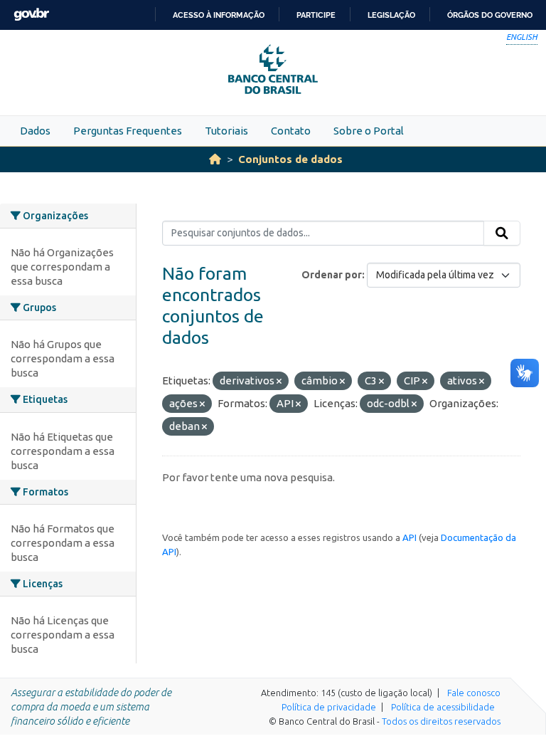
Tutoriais (226, 131)
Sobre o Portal (368, 131)
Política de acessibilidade (443, 707)
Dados (35, 131)
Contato (291, 131)
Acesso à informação (218, 15)
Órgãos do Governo (489, 15)
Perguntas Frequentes (127, 131)
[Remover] (279, 381)
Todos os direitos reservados (441, 721)
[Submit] (501, 233)
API (409, 537)
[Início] (215, 159)
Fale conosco (473, 693)
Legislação (391, 15)
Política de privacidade (329, 707)
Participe (316, 15)
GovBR (31, 14)
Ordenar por (331, 274)
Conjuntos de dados (290, 159)
